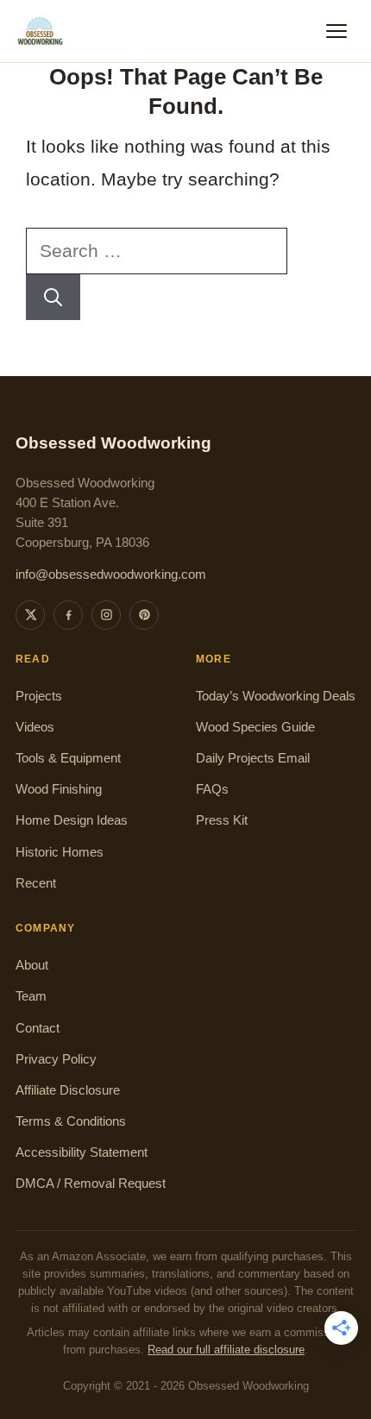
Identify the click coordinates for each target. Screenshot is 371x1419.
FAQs (212, 789)
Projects (39, 696)
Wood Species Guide (255, 727)
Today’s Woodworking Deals (275, 696)
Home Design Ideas (72, 820)
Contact (38, 1028)
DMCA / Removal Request (91, 1183)
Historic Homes (60, 852)
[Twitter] (30, 615)
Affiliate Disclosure (68, 1090)
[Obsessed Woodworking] (41, 31)
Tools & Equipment (68, 758)
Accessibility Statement (82, 1152)
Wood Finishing (59, 789)
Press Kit (222, 820)
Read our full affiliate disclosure (226, 1350)
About (32, 965)
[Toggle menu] (336, 31)
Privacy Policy (56, 1059)
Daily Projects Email (253, 758)
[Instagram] (106, 615)
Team (31, 996)
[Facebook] (68, 615)
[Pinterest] (144, 615)
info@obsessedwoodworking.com (111, 574)
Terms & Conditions (71, 1121)
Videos (35, 727)
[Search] (53, 297)
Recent (36, 883)
